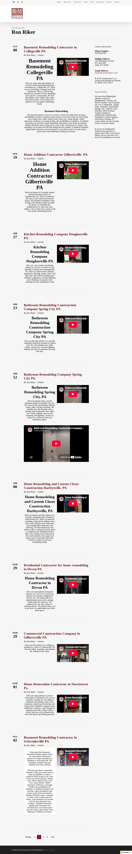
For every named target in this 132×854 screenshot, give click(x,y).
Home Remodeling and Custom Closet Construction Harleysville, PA (51, 486)
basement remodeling (44, 594)
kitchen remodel (41, 267)
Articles (40, 55)
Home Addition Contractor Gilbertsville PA (56, 154)
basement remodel (52, 115)
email (108, 135)
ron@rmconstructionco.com (106, 73)
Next (52, 837)
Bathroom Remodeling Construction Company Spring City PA (50, 307)
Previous (28, 837)
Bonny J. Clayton (49, 850)
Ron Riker (31, 55)
